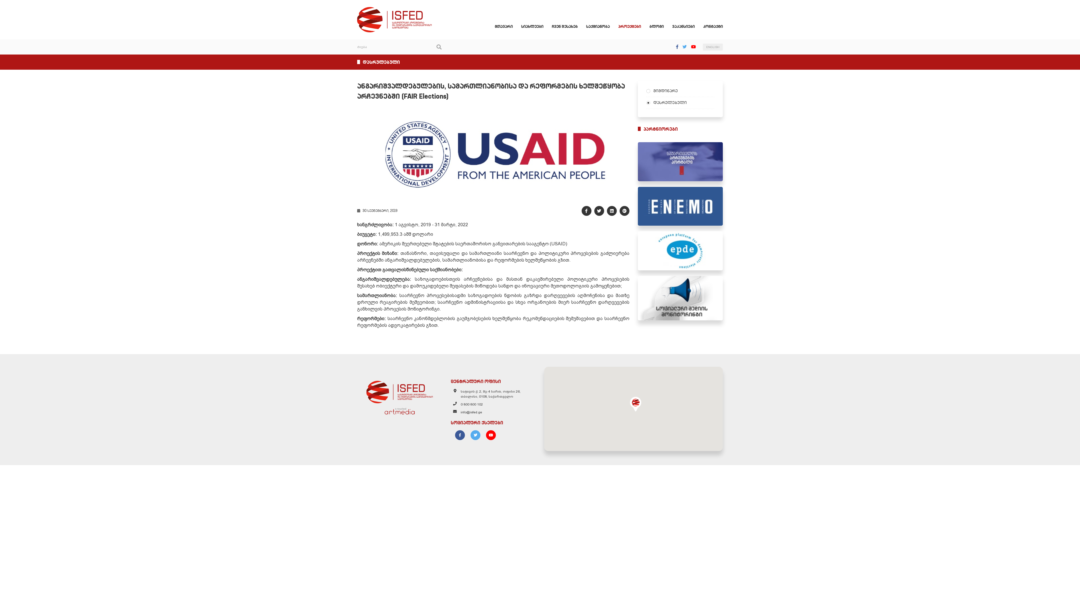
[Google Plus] (624, 211)
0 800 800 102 (472, 404)
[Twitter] (685, 46)
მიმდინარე (665, 90)
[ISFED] (399, 390)
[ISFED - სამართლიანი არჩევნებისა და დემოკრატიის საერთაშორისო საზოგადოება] (394, 10)
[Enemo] (680, 206)
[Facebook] (677, 46)
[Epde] (680, 250)
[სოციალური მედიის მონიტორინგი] (680, 298)
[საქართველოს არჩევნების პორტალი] (680, 161)
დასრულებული (670, 102)
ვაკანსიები (683, 26)
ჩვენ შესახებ (565, 26)
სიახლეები (532, 26)
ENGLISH (712, 47)
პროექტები (629, 26)
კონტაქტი (713, 26)
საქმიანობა (598, 26)
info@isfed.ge (471, 412)
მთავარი (504, 26)
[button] (635, 404)
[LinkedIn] (612, 211)
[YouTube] (693, 46)
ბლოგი (656, 26)
